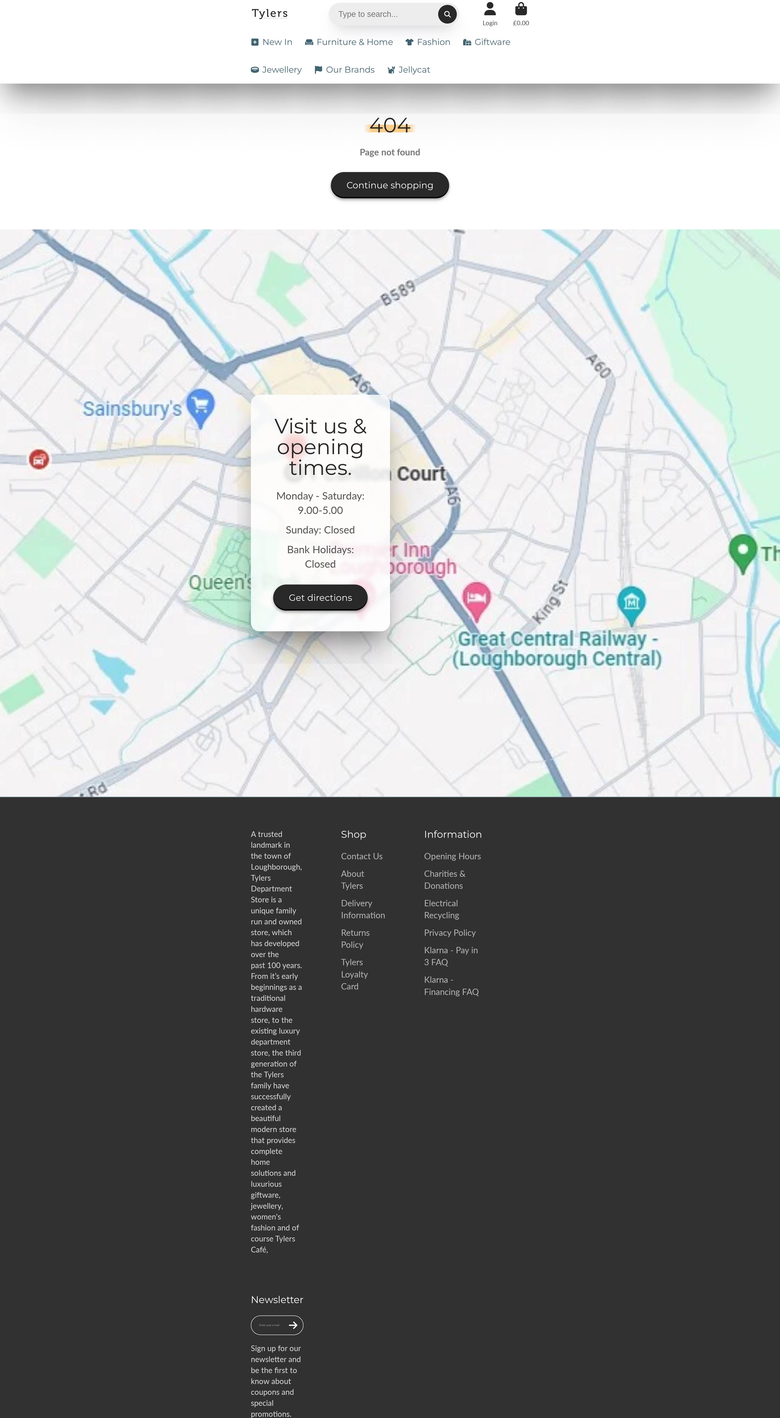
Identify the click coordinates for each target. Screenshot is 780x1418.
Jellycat (414, 69)
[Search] (447, 14)
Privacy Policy (450, 932)
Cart (521, 14)
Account (490, 14)
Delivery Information (363, 909)
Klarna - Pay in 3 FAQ (451, 956)
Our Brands (350, 69)
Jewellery (282, 69)
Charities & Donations (445, 879)
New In (277, 42)
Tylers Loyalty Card (354, 974)
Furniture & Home (355, 42)
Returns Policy (355, 938)
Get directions (320, 597)
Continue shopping (390, 185)
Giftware (492, 42)
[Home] (270, 14)
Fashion (434, 42)
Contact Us (362, 856)
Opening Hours (452, 856)
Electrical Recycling (441, 909)
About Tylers (352, 879)
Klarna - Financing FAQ (451, 985)
